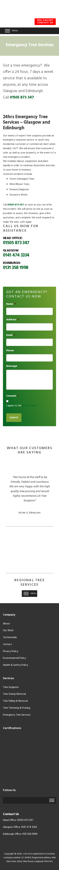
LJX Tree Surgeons (29, 6)
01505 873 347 (22, 97)
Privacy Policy (10, 651)
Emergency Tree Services (16, 715)
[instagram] (47, 15)
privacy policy (29, 406)
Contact (7, 644)
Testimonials (10, 637)
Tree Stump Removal (14, 694)
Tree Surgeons (11, 687)
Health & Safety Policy (15, 665)
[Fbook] (30, 15)
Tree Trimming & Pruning (16, 708)
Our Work (8, 630)
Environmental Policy (14, 658)
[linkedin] (55, 15)
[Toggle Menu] (7, 30)
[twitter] (38, 15)
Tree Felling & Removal (15, 701)
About (6, 624)
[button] (15, 30)
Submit (14, 417)
